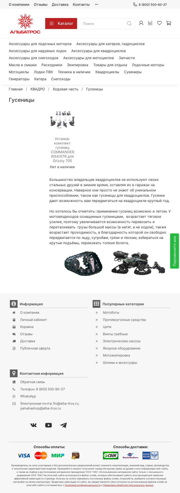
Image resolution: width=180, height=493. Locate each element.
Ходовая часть (65, 89)
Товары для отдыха (110, 65)
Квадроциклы (107, 72)
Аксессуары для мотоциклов (88, 58)
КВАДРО (38, 89)
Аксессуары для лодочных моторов (40, 44)
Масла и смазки (23, 65)
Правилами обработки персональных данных (128, 485)
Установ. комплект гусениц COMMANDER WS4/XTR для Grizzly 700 (62, 149)
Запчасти (127, 58)
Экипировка (77, 65)
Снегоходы (60, 79)
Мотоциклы (19, 72)
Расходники (51, 65)
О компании (19, 4)
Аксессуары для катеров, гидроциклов (110, 44)
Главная (16, 89)
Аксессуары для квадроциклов (98, 51)
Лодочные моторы (148, 65)
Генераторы (19, 79)
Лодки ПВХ (43, 72)
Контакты (81, 4)
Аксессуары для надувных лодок (38, 51)
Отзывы (40, 4)
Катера (40, 79)
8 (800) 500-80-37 (153, 4)
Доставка (60, 4)
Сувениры (133, 72)
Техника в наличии (74, 72)
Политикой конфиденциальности (83, 485)
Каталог (65, 23)
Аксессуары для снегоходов (33, 58)
